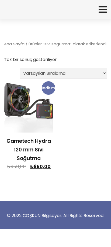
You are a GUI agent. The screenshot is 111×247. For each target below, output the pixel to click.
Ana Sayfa (14, 44)
